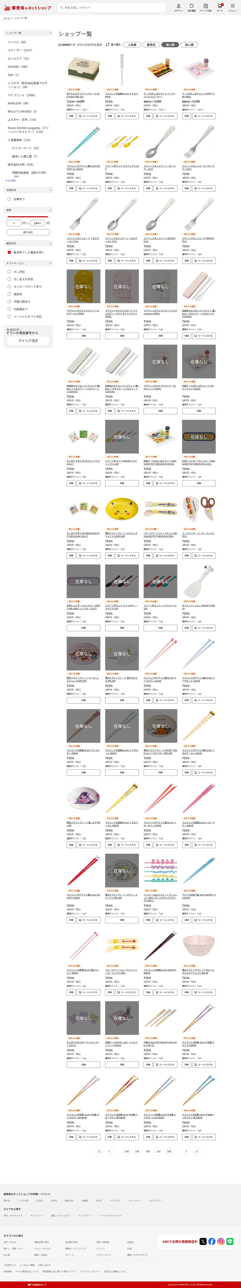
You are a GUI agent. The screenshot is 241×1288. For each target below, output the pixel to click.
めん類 (7, 1254)
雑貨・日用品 (40, 1254)
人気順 (132, 45)
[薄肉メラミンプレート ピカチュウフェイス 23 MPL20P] (122, 509)
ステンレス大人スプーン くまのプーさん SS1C (121, 240)
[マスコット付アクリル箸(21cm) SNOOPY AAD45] (83, 870)
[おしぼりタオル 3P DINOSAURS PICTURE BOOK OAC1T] (83, 509)
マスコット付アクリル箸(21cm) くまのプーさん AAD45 (198, 752)
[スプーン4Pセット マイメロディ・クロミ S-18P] (122, 581)
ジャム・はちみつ (42, 1248)
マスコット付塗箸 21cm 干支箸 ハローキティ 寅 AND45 (121, 1116)
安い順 (189, 45)
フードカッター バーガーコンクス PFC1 (198, 535)
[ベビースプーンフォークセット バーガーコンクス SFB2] (122, 946)
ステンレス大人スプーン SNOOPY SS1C (160, 240)
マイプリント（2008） (22, 95)
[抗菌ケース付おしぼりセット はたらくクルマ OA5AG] (199, 361)
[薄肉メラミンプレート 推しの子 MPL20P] (83, 798)
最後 (196, 1151)
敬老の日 (69, 1200)
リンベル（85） (18, 42)
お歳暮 (84, 1200)
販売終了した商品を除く (29, 252)
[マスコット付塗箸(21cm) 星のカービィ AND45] (83, 946)
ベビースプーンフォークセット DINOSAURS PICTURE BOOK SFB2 (160, 535)
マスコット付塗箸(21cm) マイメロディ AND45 (83, 752)
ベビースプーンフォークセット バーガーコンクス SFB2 (121, 971)
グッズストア (84, 1215)
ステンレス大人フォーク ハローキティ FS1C (198, 167)
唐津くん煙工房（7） (25, 156)
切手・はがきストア (13, 1215)
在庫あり (19, 199)
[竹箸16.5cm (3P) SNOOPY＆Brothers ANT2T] (160, 1018)
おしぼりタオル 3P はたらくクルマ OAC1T (83, 462)
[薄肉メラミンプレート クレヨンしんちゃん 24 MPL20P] (83, 653)
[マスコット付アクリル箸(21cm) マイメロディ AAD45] (160, 653)
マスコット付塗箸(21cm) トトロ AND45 (121, 95)
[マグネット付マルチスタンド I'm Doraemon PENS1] (160, 286)
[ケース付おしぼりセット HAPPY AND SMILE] (199, 69)
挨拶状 (18, 294)
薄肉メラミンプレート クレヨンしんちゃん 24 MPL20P (83, 679)
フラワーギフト (103, 1254)
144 (127, 1151)
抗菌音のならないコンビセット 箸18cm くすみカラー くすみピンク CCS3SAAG (199, 313)
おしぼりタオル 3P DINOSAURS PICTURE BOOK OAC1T (83, 535)
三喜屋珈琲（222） (20, 140)
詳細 (71, 115)
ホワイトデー (155, 1200)
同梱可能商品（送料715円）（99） (30, 174)
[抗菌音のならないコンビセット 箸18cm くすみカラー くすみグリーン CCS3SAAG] (83, 361)
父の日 (39, 1200)
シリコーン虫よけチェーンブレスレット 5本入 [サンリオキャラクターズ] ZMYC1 (160, 897)
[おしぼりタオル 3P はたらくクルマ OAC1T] (83, 436)
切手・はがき (10, 1242)
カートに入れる (90, 115)
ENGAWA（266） (18, 66)
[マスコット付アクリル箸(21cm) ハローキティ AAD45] (160, 798)
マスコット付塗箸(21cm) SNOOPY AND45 (160, 971)
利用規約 (8, 1271)
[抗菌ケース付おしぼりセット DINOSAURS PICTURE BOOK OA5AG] (160, 436)
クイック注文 (206, 10)
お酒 (129, 1248)
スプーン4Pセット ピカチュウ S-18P (122, 167)
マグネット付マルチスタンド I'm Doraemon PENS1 (160, 312)
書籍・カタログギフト (137, 1254)
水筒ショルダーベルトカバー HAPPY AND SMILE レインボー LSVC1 (83, 607)
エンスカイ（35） (19, 58)
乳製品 (130, 1242)
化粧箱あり (21, 309)
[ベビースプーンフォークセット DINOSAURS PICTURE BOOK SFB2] (160, 509)
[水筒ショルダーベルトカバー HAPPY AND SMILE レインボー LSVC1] (83, 581)
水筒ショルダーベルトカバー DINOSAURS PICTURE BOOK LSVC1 (198, 462)
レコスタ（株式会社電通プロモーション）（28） (27, 85)
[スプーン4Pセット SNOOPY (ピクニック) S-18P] (122, 436)
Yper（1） (14, 74)
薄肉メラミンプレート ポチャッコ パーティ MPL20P (121, 896)
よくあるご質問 (27, 1264)
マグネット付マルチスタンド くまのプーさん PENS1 (83, 312)
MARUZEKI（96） (19, 103)
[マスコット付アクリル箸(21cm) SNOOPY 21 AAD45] (83, 142)
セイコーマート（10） (26, 148)
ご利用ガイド (10, 1264)
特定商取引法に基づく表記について (59, 1271)
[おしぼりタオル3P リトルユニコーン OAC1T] (83, 1018)
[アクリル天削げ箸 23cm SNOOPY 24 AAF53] (199, 870)
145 (137, 1151)
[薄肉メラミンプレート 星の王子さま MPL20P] (122, 653)
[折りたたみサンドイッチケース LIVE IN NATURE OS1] (83, 69)
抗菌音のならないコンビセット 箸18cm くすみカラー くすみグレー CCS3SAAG (122, 388)
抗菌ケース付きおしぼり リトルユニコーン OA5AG (121, 1044)
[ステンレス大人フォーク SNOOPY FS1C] (199, 214)
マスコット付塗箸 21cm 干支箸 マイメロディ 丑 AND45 (83, 1116)
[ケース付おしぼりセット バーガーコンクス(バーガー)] (160, 69)
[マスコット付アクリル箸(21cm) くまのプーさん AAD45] (199, 726)
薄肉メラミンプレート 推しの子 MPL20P (83, 824)
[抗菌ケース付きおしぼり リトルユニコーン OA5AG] (122, 1018)
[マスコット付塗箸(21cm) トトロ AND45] (122, 69)
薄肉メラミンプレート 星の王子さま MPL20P (121, 679)
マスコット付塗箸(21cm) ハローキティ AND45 (198, 824)
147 (158, 1151)
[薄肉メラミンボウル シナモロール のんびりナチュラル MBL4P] (199, 946)
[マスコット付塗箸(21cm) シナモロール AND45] (122, 726)
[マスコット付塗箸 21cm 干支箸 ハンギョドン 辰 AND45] (199, 1090)
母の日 (7, 1200)
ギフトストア (37, 1215)
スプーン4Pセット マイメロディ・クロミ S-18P (121, 607)
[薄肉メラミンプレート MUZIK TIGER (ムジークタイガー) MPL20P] (160, 726)
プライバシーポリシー (90, 1271)
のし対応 (19, 272)
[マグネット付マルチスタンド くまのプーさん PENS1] (83, 286)
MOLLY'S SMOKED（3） (23, 111)
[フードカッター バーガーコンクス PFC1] (199, 509)
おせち (99, 1200)
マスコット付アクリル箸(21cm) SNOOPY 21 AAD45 (83, 167)
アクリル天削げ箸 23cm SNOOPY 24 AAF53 (199, 896)
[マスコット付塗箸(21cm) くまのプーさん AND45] (122, 798)
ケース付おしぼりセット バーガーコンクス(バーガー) (160, 95)
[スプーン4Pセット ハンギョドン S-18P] (160, 581)
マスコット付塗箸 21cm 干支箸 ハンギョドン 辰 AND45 (198, 1116)
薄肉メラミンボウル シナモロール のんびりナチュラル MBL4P (198, 971)
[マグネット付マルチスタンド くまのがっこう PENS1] (160, 361)
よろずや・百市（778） (23, 119)
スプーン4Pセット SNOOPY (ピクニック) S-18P (121, 462)
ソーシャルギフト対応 (28, 316)
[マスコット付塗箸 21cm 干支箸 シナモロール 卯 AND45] (160, 1090)
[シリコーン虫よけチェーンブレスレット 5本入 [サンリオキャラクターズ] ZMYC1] (160, 870)
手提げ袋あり (22, 301)
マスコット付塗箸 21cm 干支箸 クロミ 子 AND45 (198, 1044)
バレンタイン (134, 1200)
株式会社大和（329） (21, 164)
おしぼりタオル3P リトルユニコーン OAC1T (83, 1044)
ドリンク (100, 1248)
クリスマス (115, 1200)
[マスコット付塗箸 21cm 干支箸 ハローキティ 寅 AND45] (122, 1090)
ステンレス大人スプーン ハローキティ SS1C (160, 167)
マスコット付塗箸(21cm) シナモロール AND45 (121, 752)
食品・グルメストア (60, 1215)
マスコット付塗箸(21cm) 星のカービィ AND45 (83, 971)
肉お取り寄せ (71, 1242)
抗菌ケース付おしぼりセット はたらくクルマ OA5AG (198, 387)
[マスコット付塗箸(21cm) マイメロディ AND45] (83, 726)
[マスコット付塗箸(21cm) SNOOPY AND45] (160, 946)
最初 (99, 1151)
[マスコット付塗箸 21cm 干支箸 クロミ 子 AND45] (199, 1018)
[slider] (7, 216)
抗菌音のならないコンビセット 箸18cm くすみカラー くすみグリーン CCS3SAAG (83, 388)
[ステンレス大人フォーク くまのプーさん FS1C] (83, 214)
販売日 (151, 45)
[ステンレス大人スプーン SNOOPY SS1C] (160, 214)
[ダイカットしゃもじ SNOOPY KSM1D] (199, 581)
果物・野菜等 (102, 1242)
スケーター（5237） (21, 50)
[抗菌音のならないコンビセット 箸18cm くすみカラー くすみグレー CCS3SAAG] (122, 361)
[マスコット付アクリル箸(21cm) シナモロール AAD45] (199, 653)
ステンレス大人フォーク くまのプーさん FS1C (83, 240)
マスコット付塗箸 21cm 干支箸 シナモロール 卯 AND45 (160, 1116)
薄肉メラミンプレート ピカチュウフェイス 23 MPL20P (121, 535)
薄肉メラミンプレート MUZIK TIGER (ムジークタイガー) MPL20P (160, 752)
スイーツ (69, 1254)
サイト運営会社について (27, 1271)
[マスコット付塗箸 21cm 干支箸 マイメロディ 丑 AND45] (83, 1090)
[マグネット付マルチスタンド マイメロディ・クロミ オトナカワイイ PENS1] (122, 286)
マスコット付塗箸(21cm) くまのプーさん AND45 (121, 824)
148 (169, 1151)
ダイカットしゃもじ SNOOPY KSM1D (198, 607)
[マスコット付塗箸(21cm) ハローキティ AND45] (199, 798)
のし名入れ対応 (23, 279)
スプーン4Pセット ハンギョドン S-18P (160, 607)
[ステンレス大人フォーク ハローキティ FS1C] (199, 142)
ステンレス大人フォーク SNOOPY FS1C (198, 240)
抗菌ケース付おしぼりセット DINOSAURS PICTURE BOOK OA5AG (160, 462)
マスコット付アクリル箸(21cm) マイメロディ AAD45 (160, 679)
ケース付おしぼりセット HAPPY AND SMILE (198, 95)
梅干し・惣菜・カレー (14, 1248)
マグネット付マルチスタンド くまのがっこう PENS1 (160, 387)
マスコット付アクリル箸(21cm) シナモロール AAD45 (198, 679)
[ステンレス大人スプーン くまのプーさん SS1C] (122, 214)
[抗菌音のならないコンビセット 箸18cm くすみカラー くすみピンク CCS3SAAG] (199, 286)
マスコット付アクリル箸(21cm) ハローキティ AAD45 (160, 824)
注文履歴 (192, 10)
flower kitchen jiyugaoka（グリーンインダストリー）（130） (28, 130)
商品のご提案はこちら (115, 1271)
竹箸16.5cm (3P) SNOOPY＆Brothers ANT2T (160, 1044)
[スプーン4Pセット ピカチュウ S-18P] (122, 142)
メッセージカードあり (28, 286)
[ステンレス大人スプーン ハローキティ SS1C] (160, 142)
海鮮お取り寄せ (41, 1242)
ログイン (179, 10)
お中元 (54, 1200)
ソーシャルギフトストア (110, 1215)
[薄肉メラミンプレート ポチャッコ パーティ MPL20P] (122, 870)
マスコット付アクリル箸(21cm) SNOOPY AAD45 (83, 896)
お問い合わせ (44, 1264)
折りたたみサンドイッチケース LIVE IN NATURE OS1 (83, 95)
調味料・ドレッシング (75, 1248)
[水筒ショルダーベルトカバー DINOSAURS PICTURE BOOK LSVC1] (199, 436)
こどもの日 (23, 1200)
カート (220, 10)
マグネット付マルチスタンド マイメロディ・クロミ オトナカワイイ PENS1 (121, 313)
